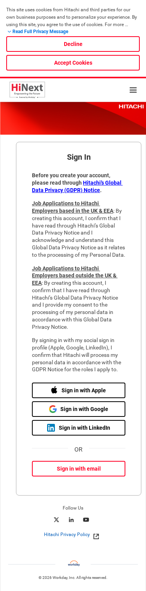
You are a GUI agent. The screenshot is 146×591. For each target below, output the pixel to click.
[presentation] (73, 534)
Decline (73, 44)
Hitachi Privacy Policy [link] (67, 534)
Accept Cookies (73, 63)
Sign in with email (79, 469)
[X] (56, 519)
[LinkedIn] (71, 519)
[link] (94, 535)
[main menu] (133, 90)
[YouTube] (86, 519)
